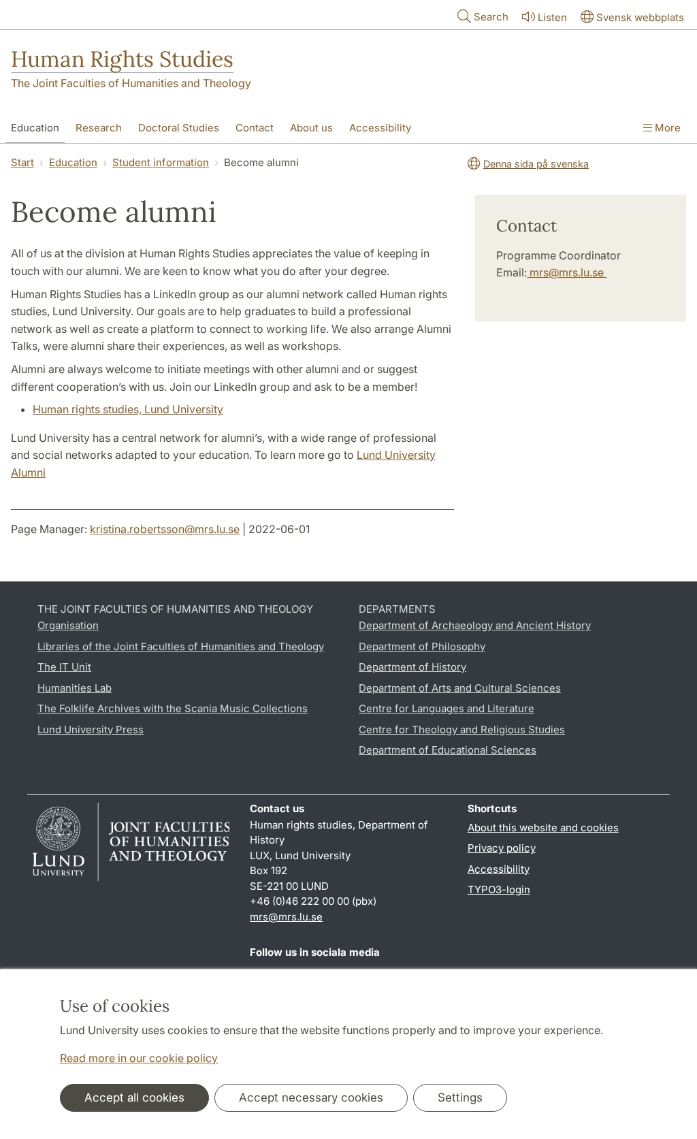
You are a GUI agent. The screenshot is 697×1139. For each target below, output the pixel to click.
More (666, 127)
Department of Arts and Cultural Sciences (460, 687)
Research (99, 127)
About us (311, 127)
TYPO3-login (499, 889)
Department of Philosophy (422, 646)
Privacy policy (502, 847)
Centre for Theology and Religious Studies (462, 729)
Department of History (412, 666)
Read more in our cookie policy (139, 1058)
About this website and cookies (543, 827)
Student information (160, 162)
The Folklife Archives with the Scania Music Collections (172, 708)
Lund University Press (90, 729)
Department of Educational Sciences (447, 749)
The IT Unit (64, 666)
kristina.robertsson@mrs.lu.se (165, 529)
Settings (460, 1097)
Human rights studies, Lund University (128, 409)
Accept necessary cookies (311, 1097)
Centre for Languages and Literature (446, 708)
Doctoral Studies (178, 127)
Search (491, 16)
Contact (255, 127)
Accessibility (380, 127)
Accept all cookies (134, 1097)
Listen (552, 17)
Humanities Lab (74, 687)
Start (22, 162)
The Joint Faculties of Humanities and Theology (131, 83)
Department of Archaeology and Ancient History (475, 625)
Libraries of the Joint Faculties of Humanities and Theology (180, 646)
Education (35, 127)
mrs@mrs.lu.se (566, 272)
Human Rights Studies (122, 59)
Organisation (68, 625)
